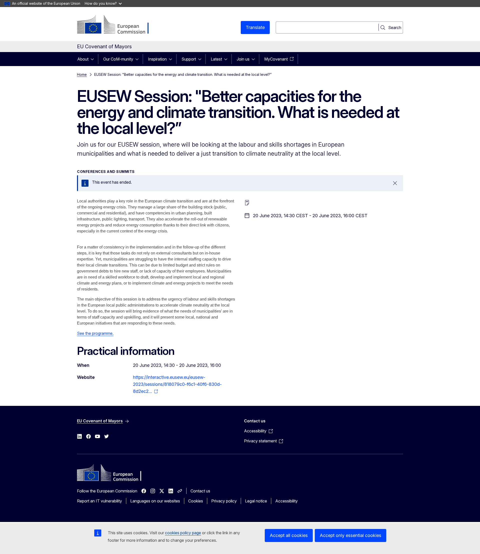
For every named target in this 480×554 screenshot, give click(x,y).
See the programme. (95, 333)
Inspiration (157, 59)
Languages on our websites (155, 500)
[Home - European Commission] (117, 25)
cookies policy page (183, 532)
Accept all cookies (289, 535)
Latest (216, 59)
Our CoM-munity (118, 59)
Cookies (195, 500)
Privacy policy (224, 500)
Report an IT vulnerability (99, 500)
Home (82, 74)
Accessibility (286, 500)
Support (189, 59)
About (82, 59)
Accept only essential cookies (350, 535)
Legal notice (256, 500)
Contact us (200, 490)
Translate (255, 27)
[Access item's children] (94, 59)
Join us (243, 59)
